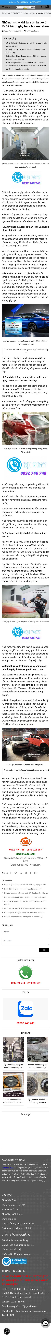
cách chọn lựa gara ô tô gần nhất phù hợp (31, 350)
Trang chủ (6, 13)
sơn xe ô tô (36, 358)
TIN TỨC (16, 13)
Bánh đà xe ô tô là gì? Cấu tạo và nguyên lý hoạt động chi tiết (25, 902)
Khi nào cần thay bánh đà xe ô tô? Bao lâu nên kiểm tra (26, 893)
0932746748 (24, 2)
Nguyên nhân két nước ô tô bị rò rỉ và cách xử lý (23, 917)
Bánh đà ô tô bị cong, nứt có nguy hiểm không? (22, 889)
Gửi (44, 950)
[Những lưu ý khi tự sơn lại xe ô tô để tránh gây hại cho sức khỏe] (25, 7)
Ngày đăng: (8, 31)
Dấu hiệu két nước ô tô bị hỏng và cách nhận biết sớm (25, 908)
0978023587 (36, 2)
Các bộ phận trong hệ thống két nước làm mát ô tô (24, 912)
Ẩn (14, 38)
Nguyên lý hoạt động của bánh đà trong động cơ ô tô (25, 885)
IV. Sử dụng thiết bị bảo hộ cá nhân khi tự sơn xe (25, 62)
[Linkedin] (21, 873)
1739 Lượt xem (32, 31)
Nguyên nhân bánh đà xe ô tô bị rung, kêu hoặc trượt (25, 897)
